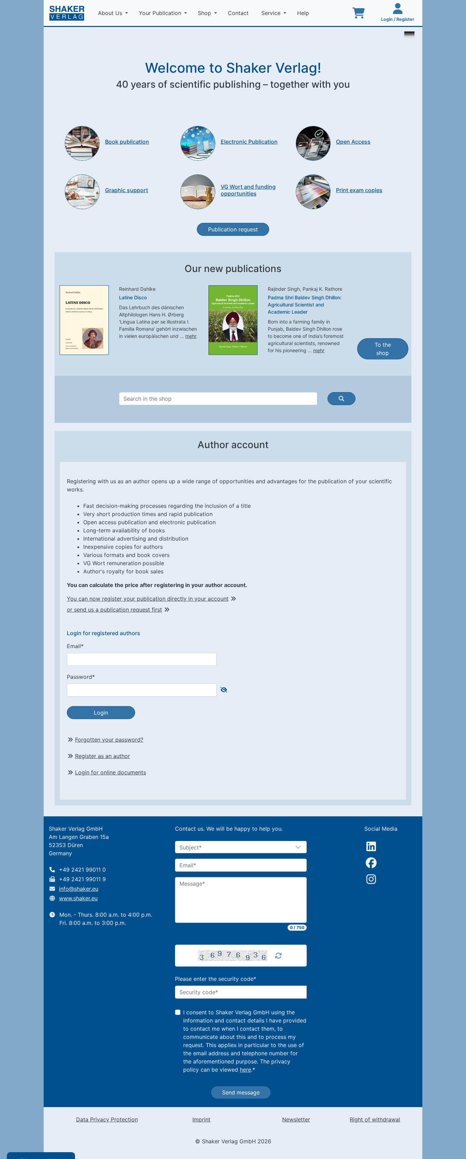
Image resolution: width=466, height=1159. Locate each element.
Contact (239, 13)
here (245, 1069)
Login (101, 712)
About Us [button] (111, 13)
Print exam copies (359, 190)
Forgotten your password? (109, 739)
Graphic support (126, 190)
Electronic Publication (249, 141)
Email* (75, 646)
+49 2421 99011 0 (82, 869)
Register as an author (102, 756)
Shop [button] (205, 13)
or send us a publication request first (114, 609)
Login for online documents (110, 772)
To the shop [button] (383, 348)
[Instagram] (371, 879)
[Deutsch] (409, 33)
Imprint (201, 1119)
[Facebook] (371, 862)
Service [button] (271, 13)
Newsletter (296, 1119)
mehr (190, 336)
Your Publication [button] (161, 13)
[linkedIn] (371, 846)
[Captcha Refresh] (278, 955)
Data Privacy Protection (107, 1119)
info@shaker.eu (78, 888)
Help (304, 13)
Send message (241, 1092)
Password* (81, 676)
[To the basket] (358, 13)
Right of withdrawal (375, 1119)
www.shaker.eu (78, 898)
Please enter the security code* (215, 978)
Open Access (353, 141)
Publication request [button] (233, 229)
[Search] (341, 398)
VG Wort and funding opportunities (248, 190)
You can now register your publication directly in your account (148, 598)
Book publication (127, 141)
